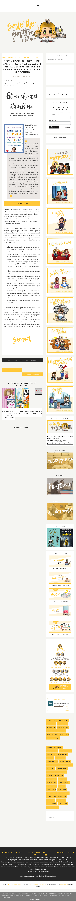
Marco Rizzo (51, 789)
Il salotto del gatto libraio (60, 702)
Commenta (34, 360)
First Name (52, 120)
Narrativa (60, 727)
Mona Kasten (62, 754)
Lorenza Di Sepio (64, 782)
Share (15, 360)
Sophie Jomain (60, 758)
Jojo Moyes (51, 800)
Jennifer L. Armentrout (54, 747)
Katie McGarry (52, 782)
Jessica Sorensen (61, 768)
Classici (49, 720)
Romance (50, 734)
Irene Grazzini (51, 779)
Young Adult (51, 738)
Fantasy (60, 724)
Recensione (25, 57)
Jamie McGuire (51, 754)
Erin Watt (50, 758)
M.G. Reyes (61, 786)
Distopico (61, 720)
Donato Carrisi (52, 751)
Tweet (9, 360)
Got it (44, 900)
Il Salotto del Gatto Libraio (14, 884)
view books (67, 710)
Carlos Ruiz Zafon (66, 765)
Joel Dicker (62, 779)
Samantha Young (52, 807)
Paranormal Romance (54, 731)
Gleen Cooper (51, 796)
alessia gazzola (52, 765)
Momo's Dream (64, 884)
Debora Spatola (52, 761)
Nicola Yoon (62, 789)
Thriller (61, 734)
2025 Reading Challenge (59, 699)
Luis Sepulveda (52, 803)
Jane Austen (62, 796)
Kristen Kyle (51, 772)
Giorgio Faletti (63, 793)
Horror (49, 727)
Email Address (54, 115)
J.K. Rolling (50, 768)
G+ (21, 360)
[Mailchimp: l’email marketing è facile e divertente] (68, 129)
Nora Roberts (51, 793)
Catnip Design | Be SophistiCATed (37, 884)
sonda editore (36, 57)
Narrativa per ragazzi (11, 57)
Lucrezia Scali (52, 786)
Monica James (63, 803)
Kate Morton (61, 800)
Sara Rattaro (61, 772)
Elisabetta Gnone (65, 751)
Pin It (26, 360)
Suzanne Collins (65, 761)
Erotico (50, 724)
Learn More (35, 900)
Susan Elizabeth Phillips (55, 775)
